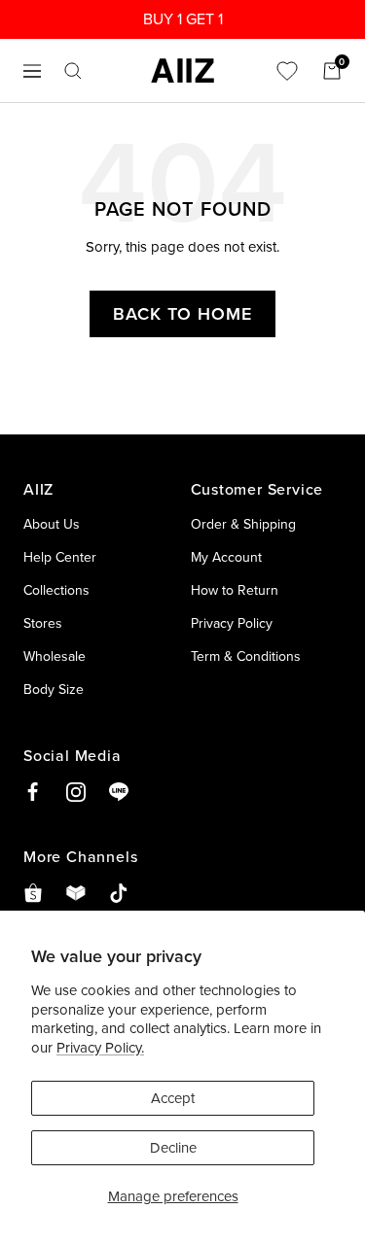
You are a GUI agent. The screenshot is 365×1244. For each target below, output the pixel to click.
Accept (173, 1098)
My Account (226, 557)
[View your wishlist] (287, 71)
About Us (51, 524)
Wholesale (54, 656)
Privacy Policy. (100, 1047)
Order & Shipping (243, 524)
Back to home (182, 313)
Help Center (59, 557)
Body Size (53, 689)
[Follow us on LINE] (118, 792)
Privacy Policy (232, 623)
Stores (42, 623)
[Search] (73, 71)
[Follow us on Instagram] (76, 792)
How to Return (234, 590)
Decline (173, 1147)
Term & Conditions (246, 656)
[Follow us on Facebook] (33, 792)
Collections (56, 590)
